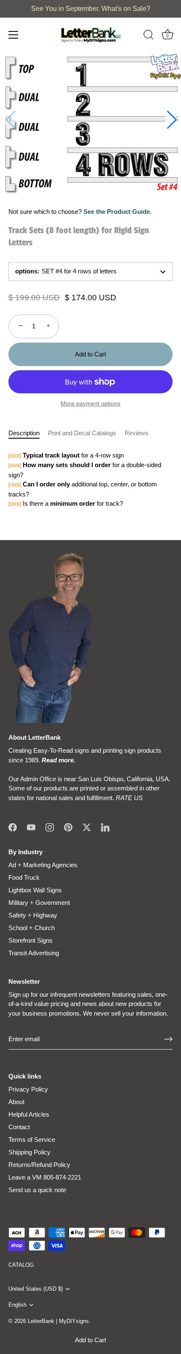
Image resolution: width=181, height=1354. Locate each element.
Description (24, 433)
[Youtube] (31, 826)
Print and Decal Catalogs (82, 433)
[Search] (148, 36)
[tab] (28, 433)
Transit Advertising (33, 952)
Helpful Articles (28, 1114)
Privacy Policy (28, 1089)
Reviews (137, 433)
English (17, 1305)
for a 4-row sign (66, 455)
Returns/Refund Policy (39, 1164)
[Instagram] (49, 826)
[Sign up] (168, 1039)
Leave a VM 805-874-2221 (44, 1177)
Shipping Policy (29, 1152)
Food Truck (24, 877)
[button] (171, 120)
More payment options (90, 403)
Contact (19, 1126)
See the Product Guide (116, 211)
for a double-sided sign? (84, 469)
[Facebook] (12, 826)
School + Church (31, 927)
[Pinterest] (68, 826)
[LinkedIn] (105, 826)
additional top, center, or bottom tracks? (82, 489)
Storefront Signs (30, 940)
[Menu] (13, 35)
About (16, 1101)
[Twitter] (87, 826)
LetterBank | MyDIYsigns (58, 1321)
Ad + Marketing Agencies (42, 864)
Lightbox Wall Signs (35, 890)
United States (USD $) (35, 1289)
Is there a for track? (65, 503)
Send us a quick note (37, 1189)
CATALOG (21, 1265)
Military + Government (39, 902)
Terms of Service (31, 1139)
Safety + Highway (32, 915)
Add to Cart (90, 1340)
